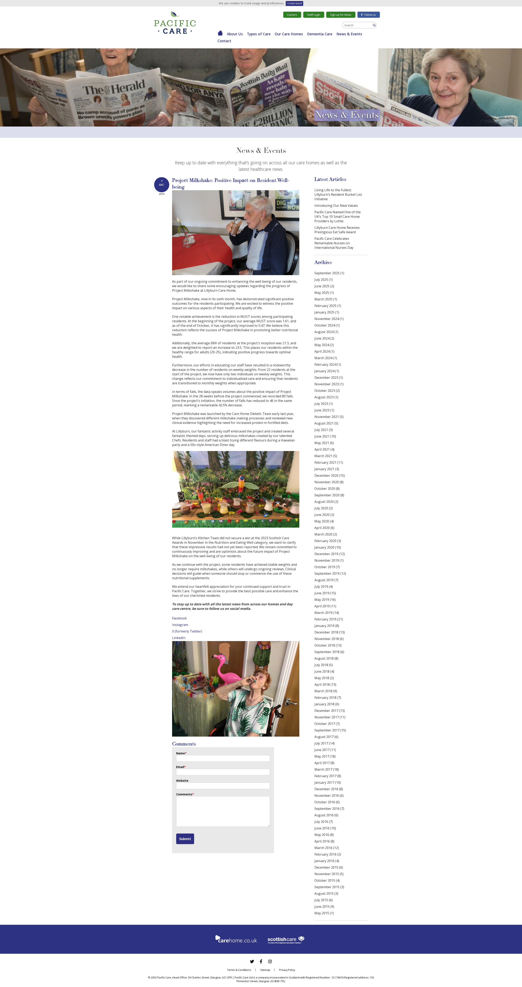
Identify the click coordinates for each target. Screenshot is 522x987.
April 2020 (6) (324, 528)
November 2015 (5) (329, 874)
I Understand (294, 3)
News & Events (349, 33)
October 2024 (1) (327, 325)
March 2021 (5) (325, 456)
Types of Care (259, 33)
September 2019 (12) (330, 573)
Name (181, 753)
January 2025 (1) (326, 312)
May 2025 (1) (324, 292)
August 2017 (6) (326, 737)
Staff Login (313, 15)
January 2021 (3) (326, 469)
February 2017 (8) (327, 776)
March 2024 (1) (325, 358)
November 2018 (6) (329, 639)
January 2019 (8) (326, 626)
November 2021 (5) (329, 417)
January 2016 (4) (326, 861)
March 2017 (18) (326, 769)
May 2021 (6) (324, 443)
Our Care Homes (289, 33)
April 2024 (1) (324, 351)
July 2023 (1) (323, 403)
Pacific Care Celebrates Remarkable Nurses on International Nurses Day (333, 243)
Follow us (370, 15)
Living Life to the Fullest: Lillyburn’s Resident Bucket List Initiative (338, 194)
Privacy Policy (287, 970)
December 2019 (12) (329, 554)
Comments (185, 794)
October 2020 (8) (327, 488)
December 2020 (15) (329, 475)
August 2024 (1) (326, 332)
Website (182, 780)
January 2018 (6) (326, 704)
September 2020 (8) (329, 495)
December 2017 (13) (329, 710)
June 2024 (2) (324, 338)
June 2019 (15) (325, 593)
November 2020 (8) (329, 482)
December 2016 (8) (328, 789)
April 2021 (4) (324, 449)
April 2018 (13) (325, 684)
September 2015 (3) (329, 887)
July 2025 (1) (323, 279)
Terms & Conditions (239, 970)
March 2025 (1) (325, 299)
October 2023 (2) (327, 390)
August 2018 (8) (326, 658)
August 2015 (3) (326, 893)
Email (181, 767)
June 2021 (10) (325, 436)
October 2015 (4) (327, 880)
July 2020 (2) (323, 508)
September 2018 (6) (329, 652)
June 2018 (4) (324, 671)
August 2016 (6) (326, 815)
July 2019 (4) (323, 586)
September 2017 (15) (330, 730)
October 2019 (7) (327, 567)
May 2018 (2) (324, 678)
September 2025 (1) (329, 273)
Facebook (179, 618)
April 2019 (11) (325, 606)
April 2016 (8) (324, 841)
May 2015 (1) (324, 913)
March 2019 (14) (326, 612)
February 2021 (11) (328, 462)
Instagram (180, 624)
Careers (292, 15)
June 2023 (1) (324, 410)
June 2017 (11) (325, 750)
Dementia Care (319, 33)
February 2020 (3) (327, 541)
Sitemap (265, 970)
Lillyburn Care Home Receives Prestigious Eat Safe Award (337, 229)
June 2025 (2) (324, 286)
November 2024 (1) (329, 319)
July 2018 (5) (323, 665)
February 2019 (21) (328, 619)
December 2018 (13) (329, 632)
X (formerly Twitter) (187, 631)
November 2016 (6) (329, 795)
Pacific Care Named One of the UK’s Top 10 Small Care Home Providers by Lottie (337, 216)
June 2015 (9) (324, 906)
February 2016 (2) (327, 854)
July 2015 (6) (323, 900)
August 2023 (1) (326, 397)
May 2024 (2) (324, 345)
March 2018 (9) (325, 691)
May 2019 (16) (325, 599)
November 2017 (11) (329, 717)
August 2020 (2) (326, 501)
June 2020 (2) (324, 514)
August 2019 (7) (326, 580)
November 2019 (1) (329, 560)
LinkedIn (178, 638)
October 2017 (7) (327, 723)
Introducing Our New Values (336, 205)
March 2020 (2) (325, 534)
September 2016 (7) (329, 808)
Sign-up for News (340, 15)
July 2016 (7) (323, 821)
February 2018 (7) (327, 697)
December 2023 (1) (328, 377)
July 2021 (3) (323, 430)
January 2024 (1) (326, 371)
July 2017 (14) (324, 743)
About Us (235, 33)
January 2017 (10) (327, 782)
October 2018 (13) (328, 645)
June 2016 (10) (325, 828)
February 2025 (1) (327, 305)
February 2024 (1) (327, 364)
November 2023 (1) (329, 384)
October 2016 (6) (327, 802)
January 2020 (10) (327, 547)
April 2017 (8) (324, 763)
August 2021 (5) (326, 423)
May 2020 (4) (324, 521)
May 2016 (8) (324, 835)
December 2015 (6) (328, 867)
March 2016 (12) (326, 848)
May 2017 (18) (325, 756)
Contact (224, 40)
